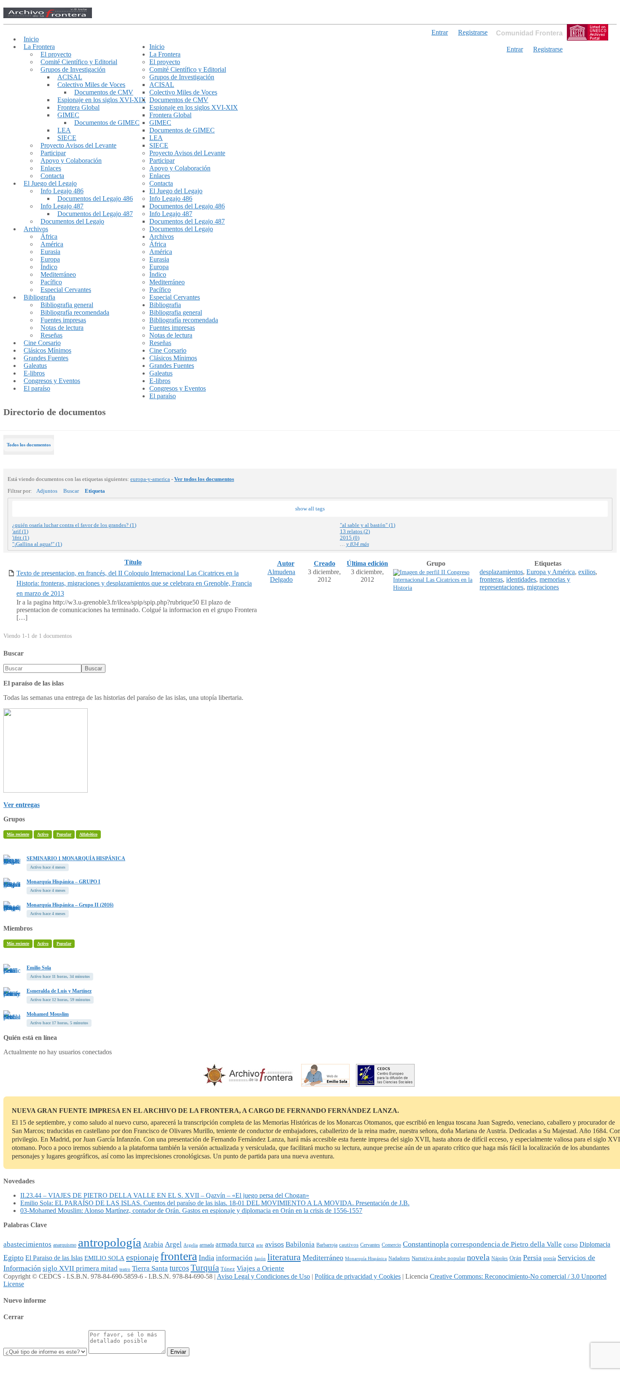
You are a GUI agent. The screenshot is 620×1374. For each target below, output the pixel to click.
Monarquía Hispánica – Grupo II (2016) (70, 905)
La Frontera (39, 46)
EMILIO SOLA (104, 1257)
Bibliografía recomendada (74, 312)
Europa (50, 259)
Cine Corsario (42, 342)
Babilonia (300, 1244)
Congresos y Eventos (52, 380)
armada (206, 1245)
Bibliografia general (66, 304)
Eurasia (50, 251)
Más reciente (18, 834)
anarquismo (64, 1245)
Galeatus (35, 365)
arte (259, 1244)
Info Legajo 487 (62, 206)
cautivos (349, 1245)
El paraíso (37, 388)
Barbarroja (326, 1245)
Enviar (178, 1352)
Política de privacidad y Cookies (358, 1276)
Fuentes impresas (63, 320)
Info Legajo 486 (62, 190)
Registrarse (548, 49)
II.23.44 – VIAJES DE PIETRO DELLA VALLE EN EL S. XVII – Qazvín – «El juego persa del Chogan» (164, 1195)
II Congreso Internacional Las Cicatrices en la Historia (432, 580)
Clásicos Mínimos (47, 350)
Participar (53, 153)
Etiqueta (95, 491)
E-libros (34, 373)
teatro (124, 1268)
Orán (515, 1258)
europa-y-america (150, 479)
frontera (178, 1256)
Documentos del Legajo (72, 221)
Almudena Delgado (281, 575)
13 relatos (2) (355, 531)
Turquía (205, 1267)
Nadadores (399, 1258)
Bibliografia (39, 297)
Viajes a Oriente (260, 1268)
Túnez (228, 1269)
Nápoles (499, 1258)
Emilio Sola (39, 968)
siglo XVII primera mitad (80, 1268)
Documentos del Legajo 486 (95, 198)
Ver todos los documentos (204, 479)
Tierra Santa (150, 1268)
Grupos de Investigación (72, 69)
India (206, 1257)
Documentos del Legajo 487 (95, 213)
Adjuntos (46, 491)
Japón (260, 1258)
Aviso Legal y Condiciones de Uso (263, 1276)
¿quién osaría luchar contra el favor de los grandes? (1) (74, 525)
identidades (521, 579)
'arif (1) (20, 531)
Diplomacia (595, 1244)
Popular (64, 834)
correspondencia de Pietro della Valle (506, 1244)
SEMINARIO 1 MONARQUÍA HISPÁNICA (76, 858)
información (234, 1258)
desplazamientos (501, 571)
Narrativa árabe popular (438, 1258)
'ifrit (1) (20, 538)
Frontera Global (78, 107)
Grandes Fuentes (46, 358)
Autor (285, 563)
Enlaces (50, 168)
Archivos (36, 228)
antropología (109, 1242)
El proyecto (55, 54)
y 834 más (357, 544)
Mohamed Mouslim (48, 1014)
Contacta (52, 175)
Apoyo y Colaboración (71, 160)
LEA (64, 130)
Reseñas (51, 335)
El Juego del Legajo (50, 183)
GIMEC (68, 115)
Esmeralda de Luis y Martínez (59, 991)
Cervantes (370, 1245)
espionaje (142, 1257)
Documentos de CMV (103, 92)
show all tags (310, 509)
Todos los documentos (29, 444)
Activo (43, 834)
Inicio (31, 39)
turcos (179, 1267)
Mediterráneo (58, 274)
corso (570, 1244)
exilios (587, 571)
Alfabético (88, 834)
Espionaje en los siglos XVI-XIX (101, 99)
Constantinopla (426, 1244)
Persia (532, 1257)
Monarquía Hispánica (366, 1258)
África (48, 236)
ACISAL (69, 77)
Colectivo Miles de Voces (91, 84)
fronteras (491, 579)
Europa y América (550, 571)
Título (133, 562)
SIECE (66, 137)
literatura (284, 1257)
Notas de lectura (62, 327)
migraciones (543, 587)
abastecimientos (27, 1244)
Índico (48, 266)
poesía (549, 1258)
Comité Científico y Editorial (78, 61)
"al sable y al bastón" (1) (367, 525)
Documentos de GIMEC (107, 122)
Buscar (71, 491)
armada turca (235, 1244)
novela (478, 1257)
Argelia (190, 1244)
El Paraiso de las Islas (54, 1257)
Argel (173, 1244)
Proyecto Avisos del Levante (78, 145)
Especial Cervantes (65, 289)
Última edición (367, 563)
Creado (324, 563)
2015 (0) (349, 538)
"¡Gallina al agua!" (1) (37, 544)
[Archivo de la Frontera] (47, 15)
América (51, 244)
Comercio (391, 1245)
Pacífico (51, 282)
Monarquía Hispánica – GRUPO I (63, 882)
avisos (274, 1244)
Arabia (153, 1244)
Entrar (515, 49)
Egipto (13, 1257)
